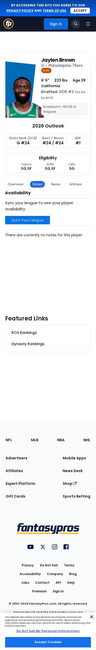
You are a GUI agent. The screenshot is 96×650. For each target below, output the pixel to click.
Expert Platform (20, 483)
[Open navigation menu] (88, 24)
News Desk (73, 470)
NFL (9, 440)
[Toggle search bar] (75, 24)
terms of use (54, 10)
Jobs (25, 582)
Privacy (28, 565)
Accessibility (30, 574)
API (58, 582)
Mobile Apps (74, 458)
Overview (16, 184)
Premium (39, 591)
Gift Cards (15, 496)
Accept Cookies (48, 642)
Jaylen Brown (58, 60)
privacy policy (20, 10)
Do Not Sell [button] (49, 565)
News (55, 184)
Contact (42, 582)
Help (71, 582)
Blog (73, 574)
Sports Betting (76, 496)
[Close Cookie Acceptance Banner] (91, 617)
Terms (69, 565)
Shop (68, 483)
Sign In (58, 591)
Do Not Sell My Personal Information (48, 631)
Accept (80, 10)
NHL (86, 440)
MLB (34, 440)
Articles (75, 184)
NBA (61, 440)
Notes (37, 184)
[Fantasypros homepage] (8, 27)
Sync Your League (28, 220)
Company (55, 574)
